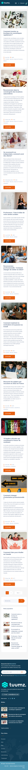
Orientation (5, 123)
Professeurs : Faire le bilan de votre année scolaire (14, 213)
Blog (2, 745)
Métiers (5, 60)
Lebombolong (4, 755)
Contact (3, 748)
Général (15, 236)
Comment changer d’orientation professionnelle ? (13, 497)
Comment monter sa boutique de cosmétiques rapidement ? (12, 33)
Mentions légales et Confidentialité (17, 766)
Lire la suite (8, 65)
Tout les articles (5, 728)
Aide (2, 742)
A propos (3, 739)
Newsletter (3, 751)
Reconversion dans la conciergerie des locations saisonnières (12, 92)
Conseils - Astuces (9, 59)
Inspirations (17, 407)
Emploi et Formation (18, 59)
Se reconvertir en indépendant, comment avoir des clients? (13, 154)
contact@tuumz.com (13, 694)
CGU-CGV (6, 766)
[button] (3, 254)
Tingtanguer (4, 758)
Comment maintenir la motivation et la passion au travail (13, 324)
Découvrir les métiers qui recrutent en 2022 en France (13, 382)
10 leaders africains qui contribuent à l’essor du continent (11, 440)
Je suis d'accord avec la (14, 675)
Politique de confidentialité (20, 675)
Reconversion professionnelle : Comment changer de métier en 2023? (13, 268)
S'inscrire (22, 3)
